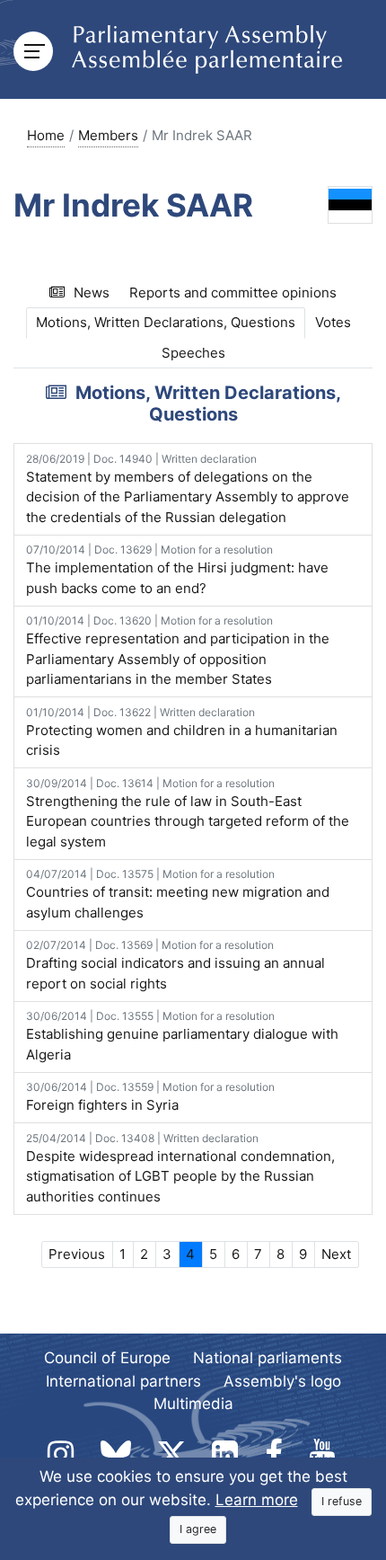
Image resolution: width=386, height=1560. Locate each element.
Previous (76, 1254)
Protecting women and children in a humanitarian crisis (182, 732)
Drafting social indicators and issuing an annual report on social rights (175, 965)
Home (46, 135)
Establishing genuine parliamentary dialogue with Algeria (182, 1036)
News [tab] (92, 292)
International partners (123, 1381)
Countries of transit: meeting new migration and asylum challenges (177, 894)
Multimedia (193, 1404)
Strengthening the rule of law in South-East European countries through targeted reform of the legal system (187, 813)
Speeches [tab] (193, 352)
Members (108, 135)
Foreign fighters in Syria (150, 1096)
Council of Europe (107, 1358)
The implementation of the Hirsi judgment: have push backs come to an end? (177, 570)
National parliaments (267, 1358)
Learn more (256, 1500)
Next (336, 1254)
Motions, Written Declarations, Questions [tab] (165, 322)
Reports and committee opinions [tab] (233, 292)
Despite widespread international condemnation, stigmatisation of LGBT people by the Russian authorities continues (180, 1168)
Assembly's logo (282, 1381)
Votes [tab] (333, 322)
